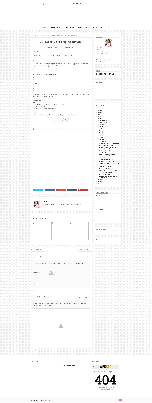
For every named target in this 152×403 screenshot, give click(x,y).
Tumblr (73, 190)
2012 (99, 181)
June (100, 132)
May (100, 134)
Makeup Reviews (69, 27)
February (101, 139)
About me (52, 27)
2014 (99, 118)
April (100, 135)
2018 (99, 111)
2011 (99, 183)
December (102, 120)
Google (62, 190)
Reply (33, 289)
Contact (102, 27)
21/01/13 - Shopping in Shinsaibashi (109, 143)
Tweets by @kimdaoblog (69, 365)
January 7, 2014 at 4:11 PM (81, 297)
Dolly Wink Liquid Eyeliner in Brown (109, 161)
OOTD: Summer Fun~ (105, 174)
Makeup (59, 27)
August (101, 128)
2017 (99, 112)
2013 (99, 179)
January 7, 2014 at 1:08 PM (81, 257)
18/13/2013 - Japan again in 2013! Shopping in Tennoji (108, 171)
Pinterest (84, 190)
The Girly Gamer (42, 257)
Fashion (79, 27)
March (101, 137)
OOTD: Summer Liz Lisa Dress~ (108, 167)
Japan (86, 27)
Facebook (50, 190)
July (100, 130)
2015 (99, 116)
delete (88, 257)
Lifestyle (94, 27)
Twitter (39, 190)
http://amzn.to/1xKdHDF (60, 121)
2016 (99, 114)
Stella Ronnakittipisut (43, 296)
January (102, 141)
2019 (99, 109)
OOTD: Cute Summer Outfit (107, 145)
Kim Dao (44, 201)
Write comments (85, 250)
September (102, 126)
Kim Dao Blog (46, 400)
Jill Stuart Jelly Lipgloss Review (108, 169)
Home (44, 27)
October (101, 124)
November (102, 122)
